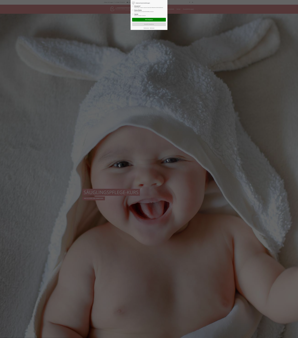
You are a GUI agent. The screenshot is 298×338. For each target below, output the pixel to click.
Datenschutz (146, 28)
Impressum (152, 28)
